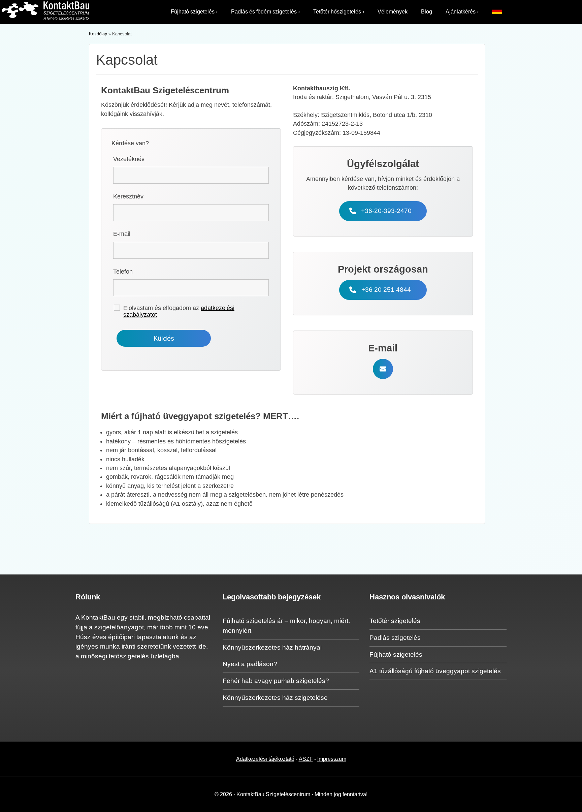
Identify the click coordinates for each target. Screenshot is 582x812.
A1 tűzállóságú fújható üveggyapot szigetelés (435, 671)
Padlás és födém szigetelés (265, 11)
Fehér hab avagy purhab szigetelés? (276, 680)
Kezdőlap (98, 33)
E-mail (121, 233)
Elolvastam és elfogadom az (178, 311)
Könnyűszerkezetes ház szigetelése (275, 697)
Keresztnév (128, 196)
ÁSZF (306, 759)
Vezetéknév (128, 159)
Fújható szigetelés (194, 11)
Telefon (123, 271)
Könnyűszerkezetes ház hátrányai (272, 647)
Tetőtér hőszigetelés (338, 11)
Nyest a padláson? (250, 663)
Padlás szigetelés (395, 637)
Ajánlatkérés (462, 11)
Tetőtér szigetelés (394, 620)
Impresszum (331, 759)
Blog (426, 11)
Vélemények (393, 11)
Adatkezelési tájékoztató (265, 759)
